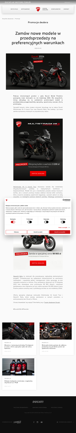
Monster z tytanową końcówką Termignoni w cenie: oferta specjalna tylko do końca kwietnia (18, 347)
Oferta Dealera (45, 9)
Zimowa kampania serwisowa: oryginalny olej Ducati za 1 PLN (18, 381)
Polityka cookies (56, 407)
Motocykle (14, 9)
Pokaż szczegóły (62, 227)
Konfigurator (55, 9)
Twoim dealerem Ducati (52, 302)
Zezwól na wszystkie (59, 232)
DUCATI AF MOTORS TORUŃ (18, 2)
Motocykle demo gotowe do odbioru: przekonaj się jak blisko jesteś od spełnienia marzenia (54, 347)
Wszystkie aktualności (8, 18)
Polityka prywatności (21, 407)
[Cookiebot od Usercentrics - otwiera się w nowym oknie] (63, 200)
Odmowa (16, 232)
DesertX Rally (18, 276)
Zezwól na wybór (38, 232)
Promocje (17, 18)
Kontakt (66, 9)
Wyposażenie (25, 9)
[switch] (30, 222)
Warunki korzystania (40, 407)
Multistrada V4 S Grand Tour (24, 187)
